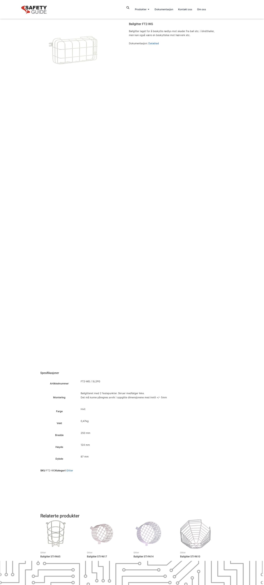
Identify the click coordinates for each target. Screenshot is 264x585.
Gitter (69, 470)
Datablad (153, 43)
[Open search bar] (127, 7)
